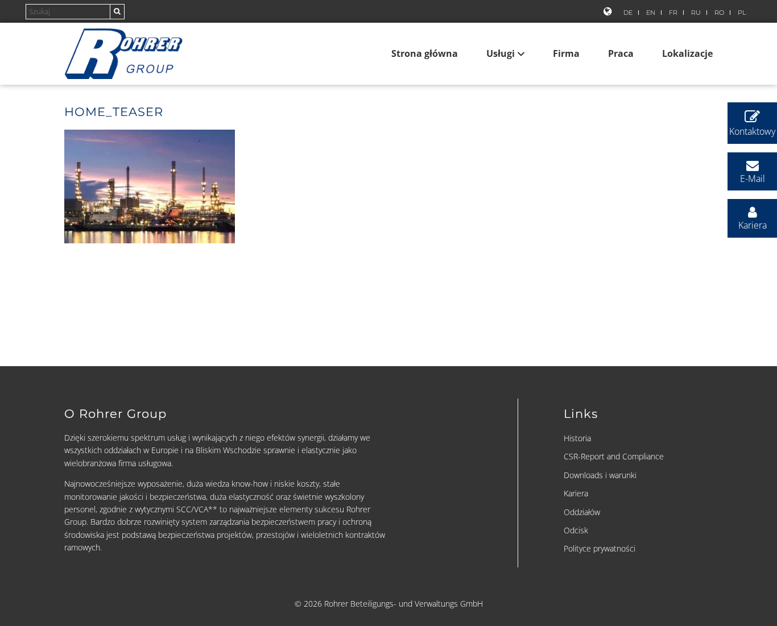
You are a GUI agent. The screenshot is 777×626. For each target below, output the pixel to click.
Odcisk (576, 530)
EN (650, 12)
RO (719, 12)
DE (628, 12)
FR (673, 12)
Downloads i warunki (600, 475)
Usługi (500, 53)
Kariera (576, 493)
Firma (566, 53)
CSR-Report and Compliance (614, 456)
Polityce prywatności (599, 548)
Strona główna (424, 53)
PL (742, 12)
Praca (621, 53)
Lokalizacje (687, 53)
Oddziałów (582, 512)
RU (696, 12)
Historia (577, 438)
